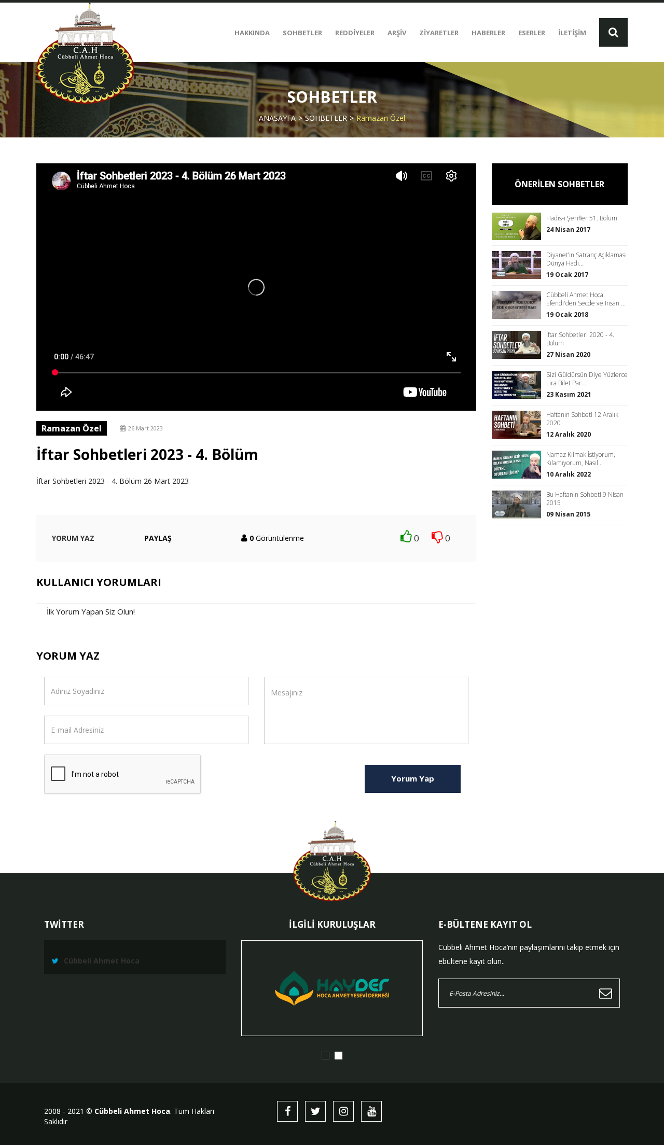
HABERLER (488, 32)
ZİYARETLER (439, 32)
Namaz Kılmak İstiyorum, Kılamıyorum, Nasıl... (580, 459)
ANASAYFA (277, 118)
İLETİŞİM (572, 32)
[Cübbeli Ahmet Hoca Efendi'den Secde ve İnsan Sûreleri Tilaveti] (519, 304)
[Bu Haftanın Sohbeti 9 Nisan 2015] (519, 504)
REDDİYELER (355, 32)
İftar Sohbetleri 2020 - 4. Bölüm (580, 339)
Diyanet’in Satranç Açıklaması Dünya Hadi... (586, 259)
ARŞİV (397, 32)
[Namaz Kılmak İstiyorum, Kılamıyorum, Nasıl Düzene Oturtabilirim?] (519, 464)
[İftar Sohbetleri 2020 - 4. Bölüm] (519, 344)
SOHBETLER (302, 32)
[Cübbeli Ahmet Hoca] (85, 53)
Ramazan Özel (380, 118)
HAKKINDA (252, 32)
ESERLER (531, 32)
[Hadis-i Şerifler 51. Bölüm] (519, 226)
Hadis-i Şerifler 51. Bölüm (581, 218)
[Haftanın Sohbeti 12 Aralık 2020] (519, 424)
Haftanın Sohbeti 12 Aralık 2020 (582, 419)
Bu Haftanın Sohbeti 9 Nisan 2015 (585, 499)
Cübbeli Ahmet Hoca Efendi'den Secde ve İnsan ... (586, 299)
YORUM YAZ (73, 538)
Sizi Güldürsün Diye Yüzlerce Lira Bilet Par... (587, 379)
